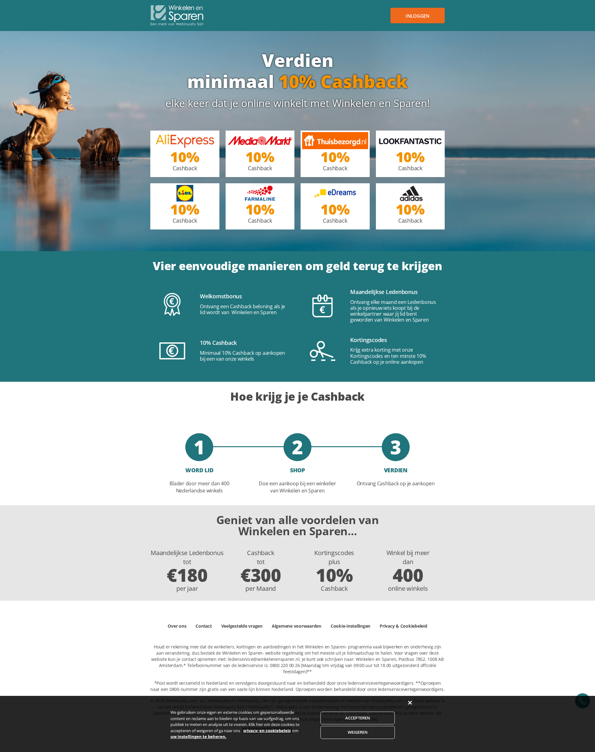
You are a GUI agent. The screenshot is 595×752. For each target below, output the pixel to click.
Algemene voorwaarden (296, 626)
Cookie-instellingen (350, 626)
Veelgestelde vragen (241, 626)
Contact (204, 626)
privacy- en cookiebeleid (267, 730)
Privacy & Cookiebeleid (403, 626)
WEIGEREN (358, 732)
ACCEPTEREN (357, 718)
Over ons (177, 626)
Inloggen (418, 16)
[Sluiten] (410, 703)
